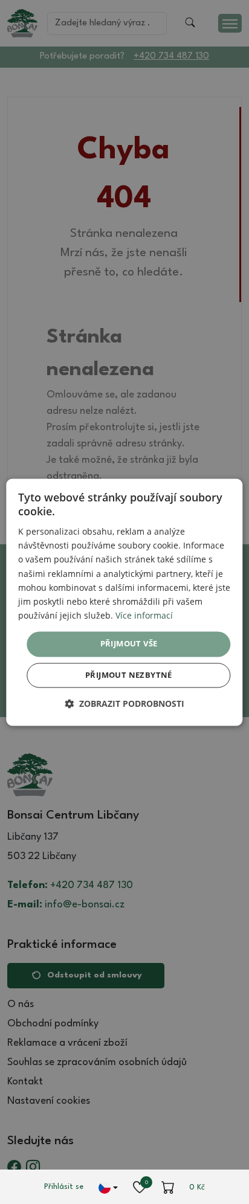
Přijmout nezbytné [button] (128, 674)
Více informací (144, 615)
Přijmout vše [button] (129, 643)
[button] (124, 703)
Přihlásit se (63, 1187)
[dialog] (124, 602)
